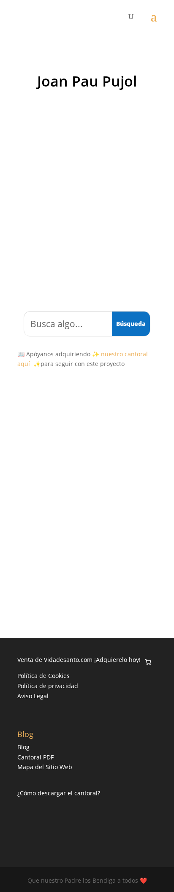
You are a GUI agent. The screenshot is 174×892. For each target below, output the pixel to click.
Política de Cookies (43, 676)
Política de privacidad (47, 686)
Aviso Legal (33, 696)
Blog (23, 747)
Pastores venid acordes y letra (69, 519)
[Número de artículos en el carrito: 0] (148, 662)
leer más (42, 573)
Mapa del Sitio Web (44, 767)
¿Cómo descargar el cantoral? (58, 793)
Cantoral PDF (35, 757)
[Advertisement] (87, 195)
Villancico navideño (99, 528)
